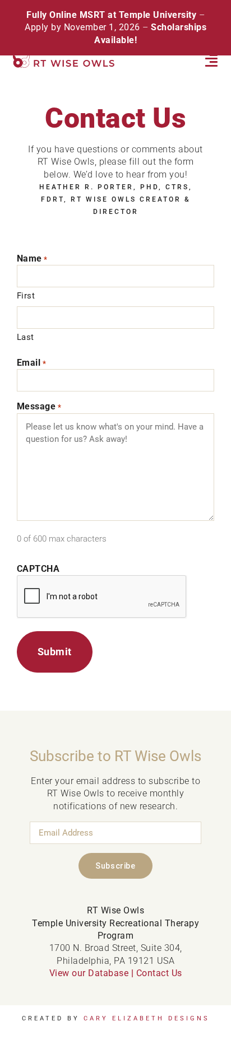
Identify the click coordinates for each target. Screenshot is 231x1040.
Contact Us (159, 973)
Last (25, 337)
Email (31, 362)
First (26, 296)
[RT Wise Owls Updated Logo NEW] (64, 58)
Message (39, 406)
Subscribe (115, 865)
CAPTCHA (38, 568)
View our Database (89, 973)
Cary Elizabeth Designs (147, 1018)
